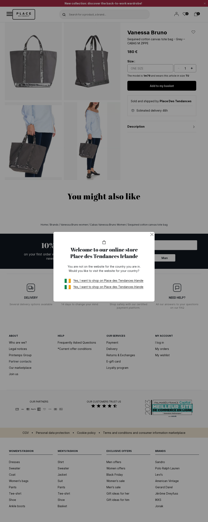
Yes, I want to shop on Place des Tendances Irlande (108, 280)
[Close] (152, 234)
